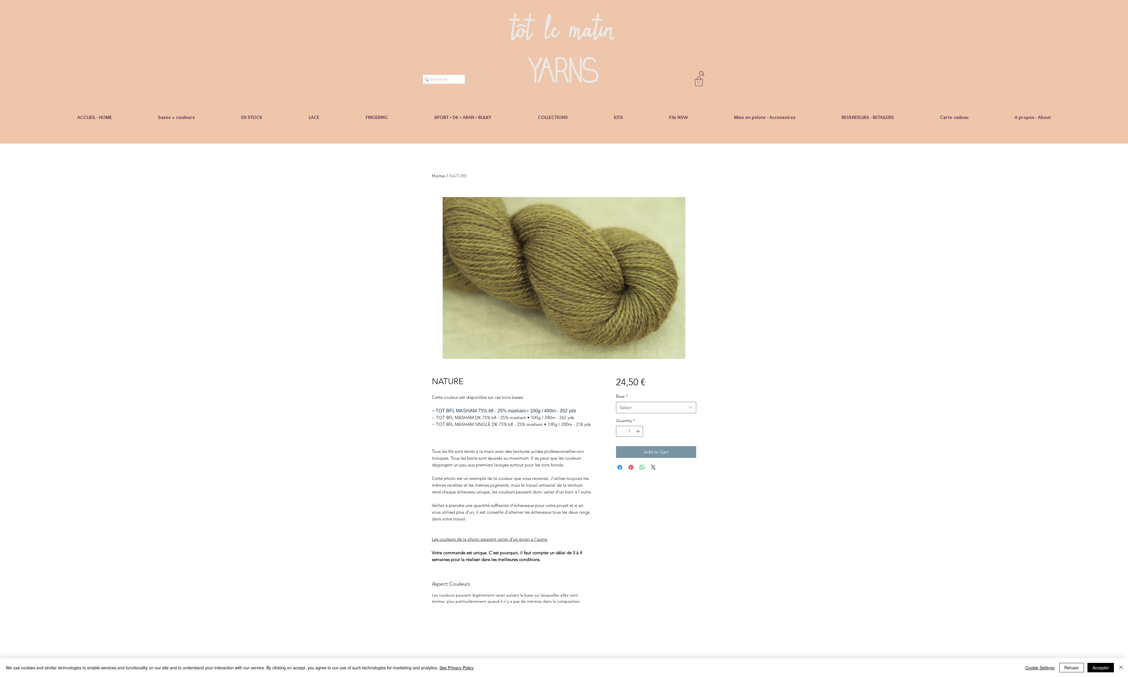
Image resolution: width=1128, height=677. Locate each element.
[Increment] (638, 431)
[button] (699, 81)
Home (438, 176)
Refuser (1071, 668)
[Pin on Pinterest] (630, 467)
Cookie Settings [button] (1040, 668)
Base (622, 396)
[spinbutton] (629, 431)
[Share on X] (653, 467)
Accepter (1100, 668)
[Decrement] (620, 431)
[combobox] (656, 407)
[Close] (1120, 667)
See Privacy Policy (456, 668)
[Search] (702, 74)
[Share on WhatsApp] (642, 467)
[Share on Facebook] (619, 467)
